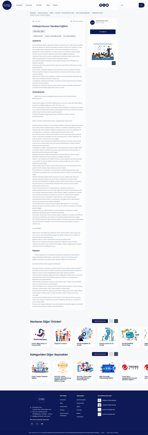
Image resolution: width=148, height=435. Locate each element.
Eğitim (51, 13)
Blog (48, 5)
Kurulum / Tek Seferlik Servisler (64, 13)
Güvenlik (79, 410)
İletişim (55, 5)
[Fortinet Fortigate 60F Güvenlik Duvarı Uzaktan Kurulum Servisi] (99, 409)
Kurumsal (29, 5)
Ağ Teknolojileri (81, 400)
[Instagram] (104, 5)
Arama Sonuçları (43, 13)
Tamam (102, 432)
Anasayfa (19, 5)
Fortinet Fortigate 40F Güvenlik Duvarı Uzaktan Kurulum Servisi (109, 414)
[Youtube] (107, 5)
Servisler (39, 5)
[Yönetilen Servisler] (7, 5)
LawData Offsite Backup (109, 405)
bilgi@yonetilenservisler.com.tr (41, 416)
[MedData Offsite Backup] (99, 400)
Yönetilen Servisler (97, 13)
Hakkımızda (63, 406)
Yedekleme (80, 416)
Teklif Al (103, 32)
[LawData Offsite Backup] (99, 405)
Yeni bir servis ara (100, 321)
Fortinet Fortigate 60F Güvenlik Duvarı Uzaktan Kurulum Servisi (109, 409)
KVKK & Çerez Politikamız (64, 414)
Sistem (79, 413)
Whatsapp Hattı (37, 407)
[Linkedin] (100, 5)
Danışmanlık (80, 403)
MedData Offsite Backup (109, 400)
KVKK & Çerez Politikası (112, 432)
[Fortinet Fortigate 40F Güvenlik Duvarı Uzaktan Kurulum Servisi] (99, 414)
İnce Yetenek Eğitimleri (83, 13)
